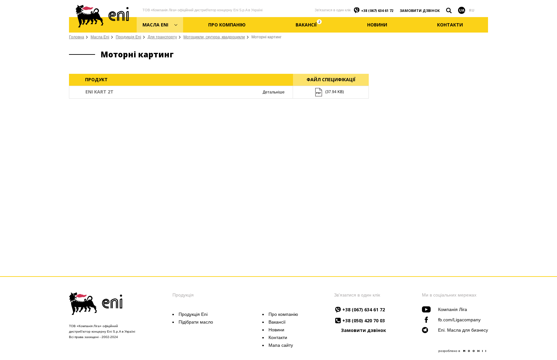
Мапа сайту (281, 345)
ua (461, 10)
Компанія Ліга (452, 309)
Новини (276, 329)
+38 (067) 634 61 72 (377, 10)
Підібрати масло (196, 322)
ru (471, 10)
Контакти (278, 337)
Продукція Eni (193, 314)
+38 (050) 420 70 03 (363, 320)
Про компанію (283, 314)
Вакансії (277, 322)
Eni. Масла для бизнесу (463, 330)
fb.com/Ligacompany (459, 319)
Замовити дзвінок (420, 10)
